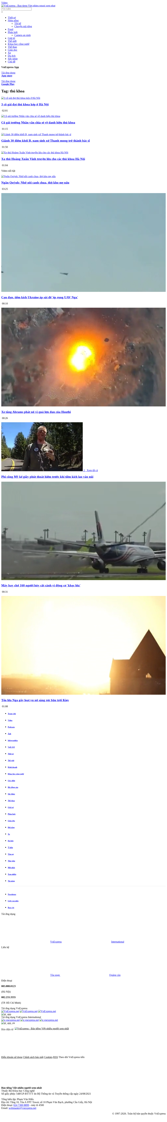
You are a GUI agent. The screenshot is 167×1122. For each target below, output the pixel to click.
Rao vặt (11, 908)
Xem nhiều (12, 874)
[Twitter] (25, 1082)
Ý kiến (10, 847)
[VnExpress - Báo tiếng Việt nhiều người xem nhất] (28, 5)
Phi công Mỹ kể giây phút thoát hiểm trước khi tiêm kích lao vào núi (47, 476)
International (117, 941)
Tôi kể (17, 23)
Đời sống (11, 827)
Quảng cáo (115, 975)
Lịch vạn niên (13, 901)
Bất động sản (13, 787)
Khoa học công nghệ (18, 44)
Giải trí (11, 38)
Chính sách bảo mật (33, 1057)
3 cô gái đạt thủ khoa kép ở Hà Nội (25, 104)
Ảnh (9, 734)
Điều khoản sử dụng (11, 1057)
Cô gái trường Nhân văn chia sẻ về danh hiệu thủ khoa (38, 122)
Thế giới (12, 41)
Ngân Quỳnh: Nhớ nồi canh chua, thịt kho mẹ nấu (35, 182)
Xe (9, 52)
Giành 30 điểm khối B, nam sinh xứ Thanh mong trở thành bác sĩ (45, 140)
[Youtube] (75, 1082)
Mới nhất (11, 868)
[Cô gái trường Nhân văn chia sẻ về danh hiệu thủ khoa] (30, 116)
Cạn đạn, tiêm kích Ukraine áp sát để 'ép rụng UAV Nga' (39, 297)
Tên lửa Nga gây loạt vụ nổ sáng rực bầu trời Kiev (35, 700)
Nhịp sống (13, 20)
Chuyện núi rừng (23, 26)
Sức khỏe (13, 58)
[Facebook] (109, 1057)
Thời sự (12, 17)
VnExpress (56, 941)
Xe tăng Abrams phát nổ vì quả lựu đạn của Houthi (36, 412)
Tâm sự (11, 854)
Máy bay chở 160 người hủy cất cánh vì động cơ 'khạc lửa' (40, 585)
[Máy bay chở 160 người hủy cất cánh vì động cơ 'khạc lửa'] (83, 579)
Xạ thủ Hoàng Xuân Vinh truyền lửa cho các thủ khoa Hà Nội (43, 159)
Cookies (48, 1057)
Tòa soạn (55, 975)
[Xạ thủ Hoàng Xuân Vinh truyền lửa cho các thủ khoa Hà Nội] (34, 152)
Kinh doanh (12, 767)
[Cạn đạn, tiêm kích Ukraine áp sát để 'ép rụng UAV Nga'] (83, 291)
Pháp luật (12, 32)
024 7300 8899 (21, 1105)
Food (10, 29)
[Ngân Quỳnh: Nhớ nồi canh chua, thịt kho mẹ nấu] (28, 176)
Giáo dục (12, 49)
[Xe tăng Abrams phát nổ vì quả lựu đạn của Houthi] (83, 405)
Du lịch (11, 55)
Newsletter (12, 894)
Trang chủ (12, 714)
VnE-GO (11, 747)
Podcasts (11, 727)
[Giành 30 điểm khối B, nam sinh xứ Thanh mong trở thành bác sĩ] (36, 134)
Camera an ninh (22, 35)
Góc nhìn (11, 781)
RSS (55, 1057)
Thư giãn (11, 861)
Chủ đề (11, 61)
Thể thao (12, 47)
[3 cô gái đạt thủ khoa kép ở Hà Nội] (20, 98)
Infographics (13, 740)
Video (4, 2)
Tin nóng (11, 881)
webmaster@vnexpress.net (22, 1108)
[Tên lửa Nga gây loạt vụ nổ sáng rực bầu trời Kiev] (83, 693)
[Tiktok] (124, 1082)
